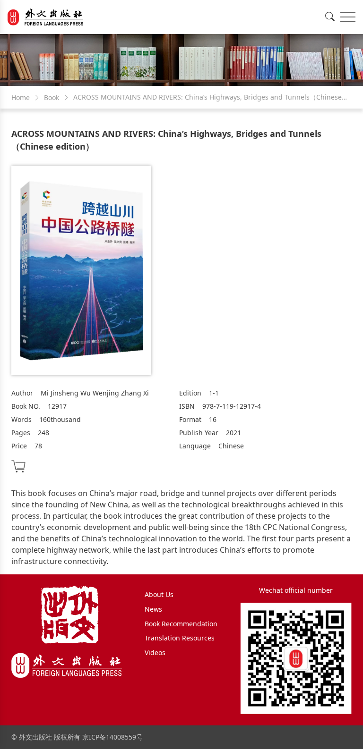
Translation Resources (180, 637)
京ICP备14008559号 (112, 736)
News (153, 609)
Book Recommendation (181, 623)
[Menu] (347, 17)
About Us (159, 594)
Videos (155, 652)
